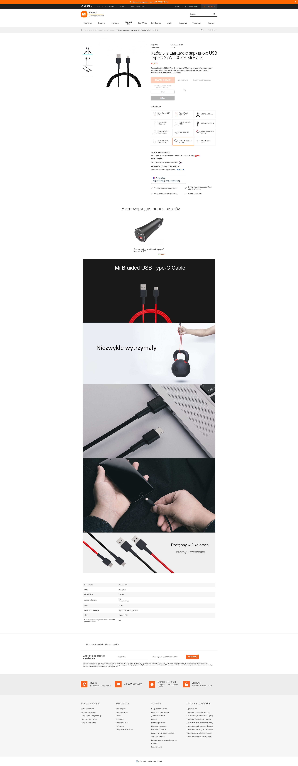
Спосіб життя (156, 23)
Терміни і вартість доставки (202, 80)
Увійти (177, 6)
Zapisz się (192, 657)
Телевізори (197, 23)
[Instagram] (85, 6)
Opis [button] (202, 30)
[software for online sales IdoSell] (149, 761)
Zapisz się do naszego (94, 657)
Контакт (122, 6)
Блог (98, 6)
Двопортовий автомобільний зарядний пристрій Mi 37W (149, 250)
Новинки (211, 23)
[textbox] (203, 14)
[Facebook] (82, 6)
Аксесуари (183, 23)
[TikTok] (91, 6)
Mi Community (110, 6)
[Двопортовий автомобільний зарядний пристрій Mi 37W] (149, 230)
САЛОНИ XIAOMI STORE (137, 6)
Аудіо (169, 23)
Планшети (101, 23)
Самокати (115, 23)
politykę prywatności (112, 666)
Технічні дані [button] (212, 30)
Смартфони (88, 23)
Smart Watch (142, 23)
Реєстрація (189, 6)
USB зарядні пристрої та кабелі (105, 30)
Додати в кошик (162, 80)
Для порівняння (183, 80)
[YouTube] (88, 6)
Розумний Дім (128, 23)
